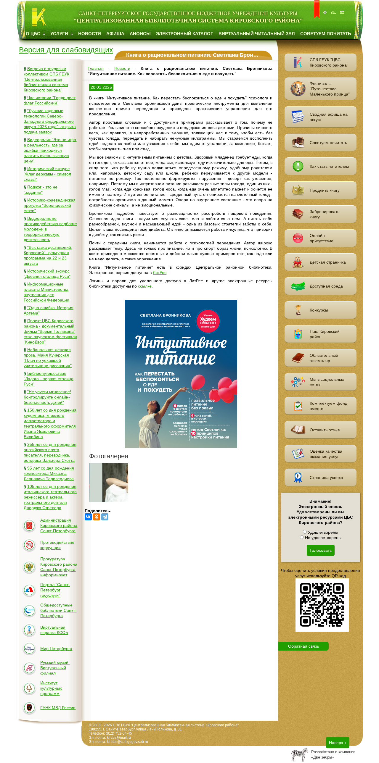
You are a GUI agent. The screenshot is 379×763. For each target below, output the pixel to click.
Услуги (59, 33)
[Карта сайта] (334, 9)
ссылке (145, 286)
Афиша (115, 33)
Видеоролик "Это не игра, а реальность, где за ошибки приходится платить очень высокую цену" (50, 150)
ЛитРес (159, 272)
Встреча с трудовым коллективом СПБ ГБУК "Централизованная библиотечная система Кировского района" (46, 79)
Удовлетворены (322, 532)
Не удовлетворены (322, 537)
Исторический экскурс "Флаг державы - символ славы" (47, 174)
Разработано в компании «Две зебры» (333, 754)
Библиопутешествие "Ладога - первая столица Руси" (48, 378)
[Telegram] (104, 516)
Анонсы (140, 33)
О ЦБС (33, 33)
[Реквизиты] (342, 9)
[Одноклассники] (96, 516)
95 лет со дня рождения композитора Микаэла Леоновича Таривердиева (49, 473)
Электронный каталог (184, 33)
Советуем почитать (326, 33)
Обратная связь (303, 646)
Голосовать (321, 550)
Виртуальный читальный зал (257, 33)
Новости (89, 33)
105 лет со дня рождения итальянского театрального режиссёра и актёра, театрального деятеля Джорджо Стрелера (50, 497)
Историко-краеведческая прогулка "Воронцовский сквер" (50, 205)
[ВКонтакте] (88, 516)
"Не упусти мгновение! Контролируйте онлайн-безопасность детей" (47, 397)
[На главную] (325, 9)
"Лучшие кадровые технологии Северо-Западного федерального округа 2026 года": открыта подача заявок (50, 121)
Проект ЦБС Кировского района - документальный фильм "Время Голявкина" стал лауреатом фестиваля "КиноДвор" (50, 331)
